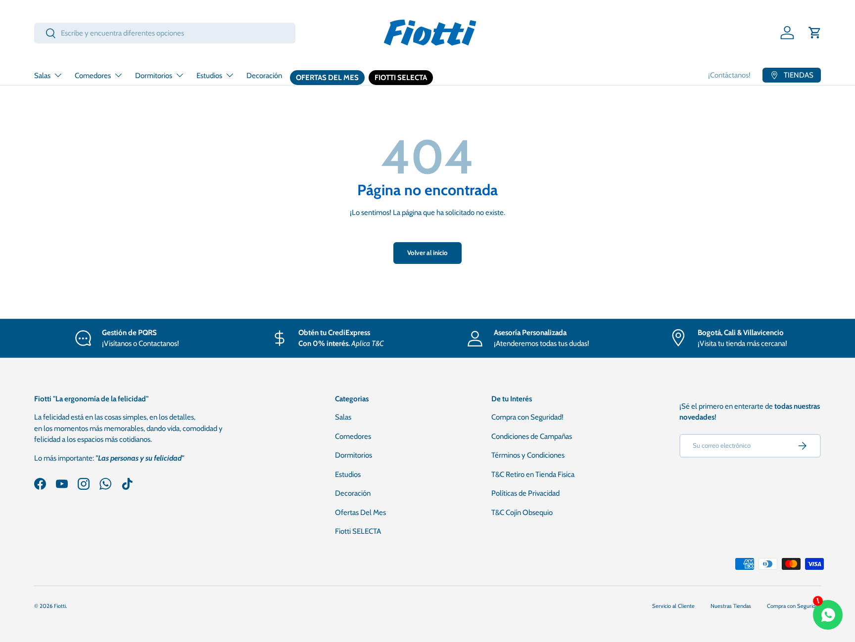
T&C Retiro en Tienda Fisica (532, 474)
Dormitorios (153, 75)
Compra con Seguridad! (527, 417)
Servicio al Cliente (673, 605)
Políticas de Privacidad (525, 493)
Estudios (209, 75)
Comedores (93, 75)
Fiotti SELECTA (401, 77)
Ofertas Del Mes (327, 77)
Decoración (264, 75)
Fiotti (60, 605)
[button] (815, 32)
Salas (42, 75)
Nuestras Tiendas (731, 605)
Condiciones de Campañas (531, 436)
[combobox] (164, 33)
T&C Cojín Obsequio (522, 512)
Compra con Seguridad (794, 605)
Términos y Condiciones (528, 455)
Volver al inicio (427, 253)
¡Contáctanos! (729, 75)
